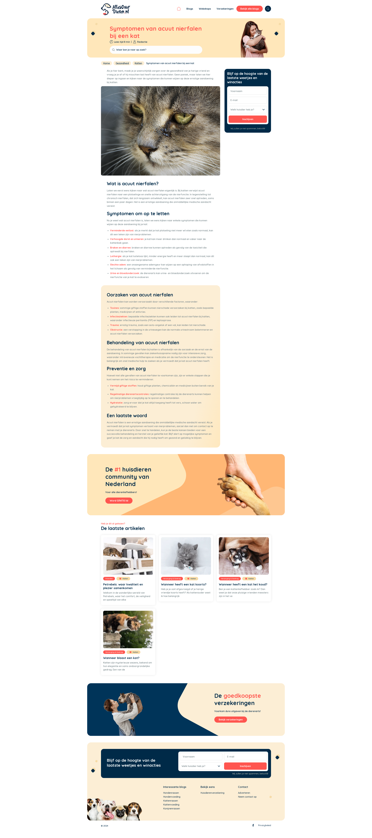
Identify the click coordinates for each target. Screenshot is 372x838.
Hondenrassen (171, 792)
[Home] (179, 9)
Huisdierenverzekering (212, 792)
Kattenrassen (170, 800)
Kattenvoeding (171, 804)
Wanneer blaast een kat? (121, 658)
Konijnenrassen (171, 808)
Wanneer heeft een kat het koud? (243, 584)
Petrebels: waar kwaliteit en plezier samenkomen (123, 586)
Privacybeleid (264, 825)
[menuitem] (179, 9)
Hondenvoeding (171, 796)
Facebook (253, 825)
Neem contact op (247, 796)
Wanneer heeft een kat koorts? (183, 584)
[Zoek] (268, 8)
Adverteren (244, 792)
